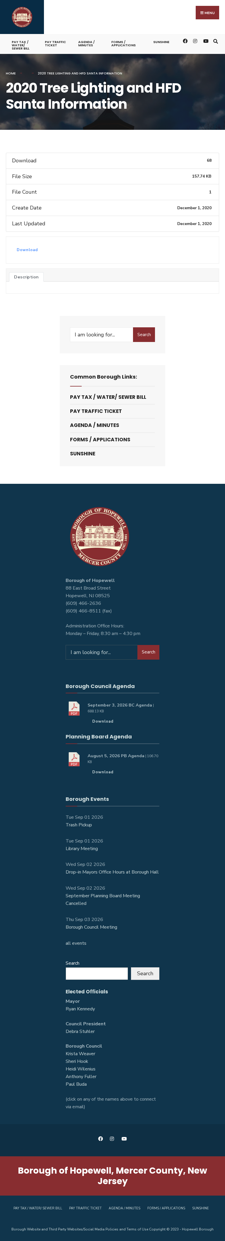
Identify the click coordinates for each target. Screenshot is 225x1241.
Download (27, 250)
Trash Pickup (79, 825)
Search (144, 335)
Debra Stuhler (80, 1031)
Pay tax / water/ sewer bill (20, 45)
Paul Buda (76, 1084)
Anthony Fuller (81, 1076)
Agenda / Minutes (86, 43)
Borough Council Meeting (91, 927)
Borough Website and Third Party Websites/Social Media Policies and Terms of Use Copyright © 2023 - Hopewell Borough (112, 1229)
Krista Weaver (80, 1054)
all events (76, 943)
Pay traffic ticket (55, 43)
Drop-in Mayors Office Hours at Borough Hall (112, 872)
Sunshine (161, 42)
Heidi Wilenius (81, 1069)
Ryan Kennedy (80, 1009)
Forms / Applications (123, 43)
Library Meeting (82, 848)
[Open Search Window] (215, 41)
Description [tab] (26, 277)
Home (11, 73)
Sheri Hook (77, 1061)
